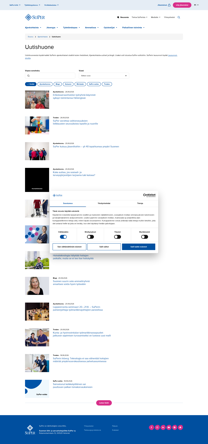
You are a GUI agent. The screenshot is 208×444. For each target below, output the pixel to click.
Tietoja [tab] (140, 203)
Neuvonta (124, 17)
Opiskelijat (109, 27)
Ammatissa (90, 27)
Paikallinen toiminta (132, 27)
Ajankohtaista (32, 27)
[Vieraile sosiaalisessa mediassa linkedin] (163, 427)
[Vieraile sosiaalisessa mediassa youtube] (168, 427)
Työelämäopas (70, 27)
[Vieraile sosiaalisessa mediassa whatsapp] (180, 427)
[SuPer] (35, 17)
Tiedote (107, 84)
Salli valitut (104, 247)
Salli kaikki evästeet (138, 247)
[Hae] (179, 17)
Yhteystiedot (169, 17)
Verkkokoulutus (50, 5)
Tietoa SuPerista (138, 17)
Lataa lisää (104, 403)
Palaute (115, 426)
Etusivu (30, 37)
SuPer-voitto (94, 84)
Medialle (154, 17)
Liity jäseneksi (182, 5)
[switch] (90, 237)
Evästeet (115, 430)
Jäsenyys (50, 27)
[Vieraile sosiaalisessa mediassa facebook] (151, 427)
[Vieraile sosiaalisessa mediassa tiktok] (174, 427)
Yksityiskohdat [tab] (104, 203)
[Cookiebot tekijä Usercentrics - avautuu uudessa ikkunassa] (145, 195)
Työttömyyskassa (31, 5)
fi (195, 5)
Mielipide (80, 84)
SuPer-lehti (14, 5)
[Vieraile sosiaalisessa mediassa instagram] (157, 427)
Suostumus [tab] (68, 203)
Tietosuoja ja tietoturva (92, 430)
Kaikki (32, 84)
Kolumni (68, 84)
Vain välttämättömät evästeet (69, 247)
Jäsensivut (162, 5)
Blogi (58, 84)
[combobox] (81, 75)
